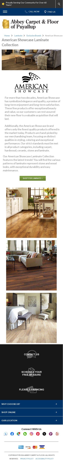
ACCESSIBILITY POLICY (44, 459)
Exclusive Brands (34, 35)
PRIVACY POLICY (26, 459)
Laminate (18, 35)
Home (7, 35)
